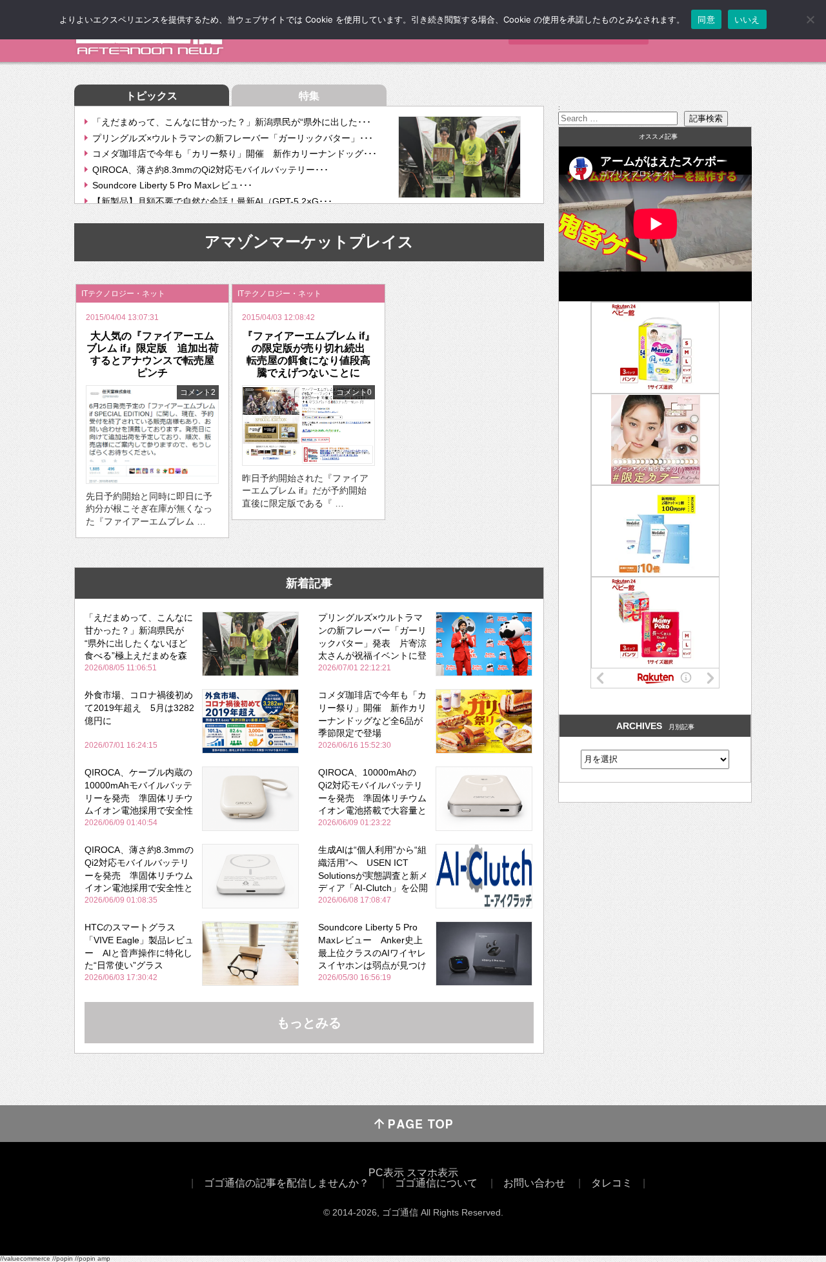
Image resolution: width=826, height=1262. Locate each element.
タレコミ (611, 1182)
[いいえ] (809, 19)
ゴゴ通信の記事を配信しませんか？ (286, 1182)
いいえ (747, 19)
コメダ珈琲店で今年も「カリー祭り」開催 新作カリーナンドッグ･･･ (234, 153)
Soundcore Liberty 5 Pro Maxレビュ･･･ (172, 185)
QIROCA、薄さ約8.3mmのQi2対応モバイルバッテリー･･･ (210, 170)
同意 (706, 19)
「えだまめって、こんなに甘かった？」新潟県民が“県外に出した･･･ (231, 122)
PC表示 (386, 1172)
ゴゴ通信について (436, 1182)
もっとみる (309, 1023)
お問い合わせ (534, 1182)
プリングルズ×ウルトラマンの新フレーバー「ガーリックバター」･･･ (232, 138)
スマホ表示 (432, 1172)
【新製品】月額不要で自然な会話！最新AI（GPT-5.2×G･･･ (212, 201)
